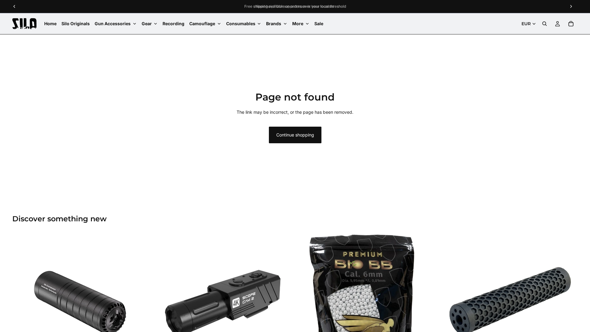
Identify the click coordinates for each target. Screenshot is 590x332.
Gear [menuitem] (147, 23)
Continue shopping (295, 134)
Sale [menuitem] (318, 23)
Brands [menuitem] (273, 23)
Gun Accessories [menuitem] (113, 23)
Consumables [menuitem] (240, 23)
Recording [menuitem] (173, 23)
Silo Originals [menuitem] (75, 23)
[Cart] (571, 23)
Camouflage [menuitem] (202, 23)
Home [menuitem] (50, 23)
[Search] (544, 23)
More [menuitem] (297, 23)
